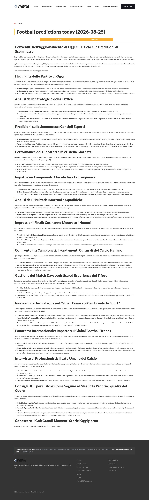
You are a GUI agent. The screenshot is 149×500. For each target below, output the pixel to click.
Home (15, 23)
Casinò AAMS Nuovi (84, 471)
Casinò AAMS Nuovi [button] (76, 6)
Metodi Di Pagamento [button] (110, 6)
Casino (79, 460)
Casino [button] (36, 6)
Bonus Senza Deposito (116, 467)
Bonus (97, 6)
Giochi (79, 474)
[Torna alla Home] (22, 6)
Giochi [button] (89, 6)
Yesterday (58, 39)
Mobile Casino (46, 6)
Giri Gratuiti (112, 471)
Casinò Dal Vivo (61, 6)
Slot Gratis (111, 464)
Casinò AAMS (113, 460)
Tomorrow (94, 39)
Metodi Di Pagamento (84, 481)
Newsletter (128, 6)
